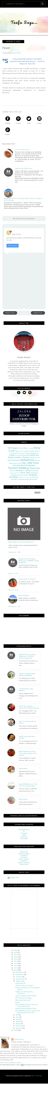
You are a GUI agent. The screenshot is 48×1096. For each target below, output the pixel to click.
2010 (15, 970)
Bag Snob (24, 851)
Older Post (38, 313)
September (20, 979)
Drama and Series (23, 453)
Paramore (24, 837)
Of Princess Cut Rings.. (24, 998)
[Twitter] (24, 392)
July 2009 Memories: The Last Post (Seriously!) (26, 1005)
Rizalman (24, 861)
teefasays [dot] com (23, 168)
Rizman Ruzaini (24, 862)
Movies (37, 460)
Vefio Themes (36, 1076)
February (19, 1026)
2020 (15, 950)
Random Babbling (18, 467)
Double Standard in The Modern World (27, 988)
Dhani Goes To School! (27, 579)
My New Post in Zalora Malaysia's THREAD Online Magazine (29, 560)
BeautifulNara (24, 829)
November (20, 974)
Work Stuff (33, 479)
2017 (15, 954)
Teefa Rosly (19, 1039)
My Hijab (24, 857)
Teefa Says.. (24, 22)
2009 (15, 1030)
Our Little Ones (30, 462)
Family (12, 455)
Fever (17, 1002)
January (19, 1028)
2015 (15, 959)
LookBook (24, 855)
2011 (15, 968)
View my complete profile (10, 1062)
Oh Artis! (24, 833)
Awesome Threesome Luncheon (24, 992)
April (17, 1021)
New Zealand (24, 595)
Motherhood (27, 459)
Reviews (12, 470)
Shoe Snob (24, 864)
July (17, 1015)
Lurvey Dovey (14, 460)
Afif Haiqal (12, 448)
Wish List (35, 477)
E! (24, 831)
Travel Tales (25, 473)
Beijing (31, 448)
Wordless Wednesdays (20, 479)
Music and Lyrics (15, 463)
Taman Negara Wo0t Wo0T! (25, 996)
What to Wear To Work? (24, 985)
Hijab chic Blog (24, 853)
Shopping (34, 470)
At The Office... (23, 448)
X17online (24, 839)
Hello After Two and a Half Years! (21, 542)
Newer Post (10, 313)
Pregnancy (30, 465)
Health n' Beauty (22, 457)
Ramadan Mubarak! (22, 1000)
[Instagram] (30, 392)
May (17, 1019)
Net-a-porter (24, 859)
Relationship (34, 468)
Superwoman (20, 983)
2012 (15, 966)
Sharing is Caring (23, 470)
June (17, 1017)
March (18, 1024)
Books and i (19, 451)
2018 (15, 952)
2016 (15, 957)
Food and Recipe (21, 455)
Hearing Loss (35, 457)
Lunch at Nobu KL (22, 149)
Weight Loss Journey (25, 477)
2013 (15, 963)
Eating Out (34, 453)
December (20, 972)
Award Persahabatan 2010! (25, 1008)
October (19, 977)
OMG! (24, 835)
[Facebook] (19, 392)
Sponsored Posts (14, 473)
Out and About (19, 465)
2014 (15, 961)
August (18, 981)
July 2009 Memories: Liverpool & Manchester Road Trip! (27, 1011)
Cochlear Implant (29, 451)
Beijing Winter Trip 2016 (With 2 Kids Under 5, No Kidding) (23, 199)
